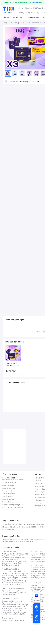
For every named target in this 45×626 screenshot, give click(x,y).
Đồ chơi (22, 554)
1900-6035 (11, 478)
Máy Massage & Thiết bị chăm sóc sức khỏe (15, 605)
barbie (32, 539)
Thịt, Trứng (12, 571)
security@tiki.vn (18, 507)
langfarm (12, 541)
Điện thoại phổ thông (12, 593)
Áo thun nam (35, 568)
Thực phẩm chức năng (12, 603)
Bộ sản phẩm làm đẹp (14, 613)
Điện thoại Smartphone (9, 591)
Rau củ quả (9, 573)
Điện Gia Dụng (7, 618)
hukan (18, 541)
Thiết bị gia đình (19, 620)
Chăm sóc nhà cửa (14, 584)
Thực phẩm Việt (19, 573)
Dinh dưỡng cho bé (12, 559)
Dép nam (41, 599)
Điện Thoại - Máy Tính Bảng (13, 588)
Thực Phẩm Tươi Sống (10, 569)
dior (9, 539)
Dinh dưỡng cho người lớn (13, 561)
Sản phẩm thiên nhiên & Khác (13, 607)
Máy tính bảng (11, 594)
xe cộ (33, 12)
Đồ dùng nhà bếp (7, 620)
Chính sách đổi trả (8, 496)
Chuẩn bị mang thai (12, 565)
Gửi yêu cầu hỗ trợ (8, 485)
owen (37, 539)
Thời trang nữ (36, 551)
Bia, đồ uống (9, 579)
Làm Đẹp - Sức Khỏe (10, 598)
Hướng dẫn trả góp (8, 499)
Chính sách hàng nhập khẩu (11, 502)
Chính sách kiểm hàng (9, 494)
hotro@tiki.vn (18, 505)
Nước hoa (9, 612)
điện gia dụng (24, 12)
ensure (42, 539)
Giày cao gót (35, 585)
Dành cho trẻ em (11, 581)
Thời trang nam (37, 565)
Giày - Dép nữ (36, 583)
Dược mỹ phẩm (20, 614)
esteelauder (16, 539)
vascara (4, 539)
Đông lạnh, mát (16, 575)
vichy (23, 541)
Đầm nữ (38, 554)
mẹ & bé (40, 12)
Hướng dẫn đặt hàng (8, 488)
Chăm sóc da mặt (8, 601)
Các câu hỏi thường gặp (9, 482)
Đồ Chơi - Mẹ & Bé (9, 551)
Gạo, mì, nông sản (12, 577)
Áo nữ (33, 554)
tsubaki (31, 541)
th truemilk (24, 539)
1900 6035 (11, 530)
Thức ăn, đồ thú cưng (12, 582)
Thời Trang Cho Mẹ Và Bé (10, 554)
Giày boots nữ (38, 589)
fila (27, 541)
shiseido (5, 541)
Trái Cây (4, 571)
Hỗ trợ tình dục (18, 612)
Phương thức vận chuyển (10, 491)
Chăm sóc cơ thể (11, 605)
